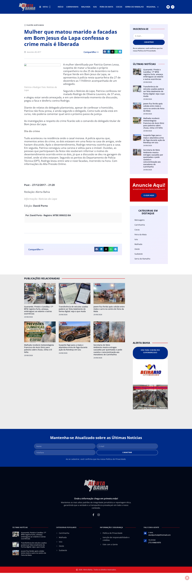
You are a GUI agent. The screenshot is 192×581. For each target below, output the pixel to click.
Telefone (152, 540)
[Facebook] (168, 7)
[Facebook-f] (93, 514)
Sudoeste (139, 254)
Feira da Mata (106, 6)
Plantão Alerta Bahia (35, 25)
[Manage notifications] (187, 578)
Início (60, 6)
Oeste (137, 249)
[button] (105, 52)
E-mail (150, 532)
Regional (151, 6)
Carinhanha (72, 6)
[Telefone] (145, 540)
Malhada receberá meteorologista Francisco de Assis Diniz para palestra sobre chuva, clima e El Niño (153, 123)
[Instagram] (172, 7)
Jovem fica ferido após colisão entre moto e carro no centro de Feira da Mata (153, 107)
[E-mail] (145, 533)
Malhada (85, 6)
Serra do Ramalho (134, 6)
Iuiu (95, 6)
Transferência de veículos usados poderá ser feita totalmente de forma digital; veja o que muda (154, 91)
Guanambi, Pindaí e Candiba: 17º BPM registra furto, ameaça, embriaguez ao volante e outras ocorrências (153, 74)
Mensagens (140, 220)
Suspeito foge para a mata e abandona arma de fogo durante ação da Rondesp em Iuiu (154, 139)
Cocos (119, 6)
